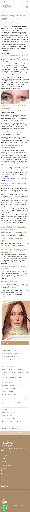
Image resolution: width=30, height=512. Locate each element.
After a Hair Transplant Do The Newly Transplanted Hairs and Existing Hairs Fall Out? (15, 398)
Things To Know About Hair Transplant (8, 412)
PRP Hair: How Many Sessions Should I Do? (9, 425)
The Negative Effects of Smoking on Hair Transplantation (11, 394)
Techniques (3, 483)
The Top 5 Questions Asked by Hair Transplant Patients (11, 385)
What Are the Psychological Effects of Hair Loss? (10, 363)
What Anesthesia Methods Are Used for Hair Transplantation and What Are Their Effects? (15, 373)
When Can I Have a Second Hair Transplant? (9, 418)
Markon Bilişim (22, 505)
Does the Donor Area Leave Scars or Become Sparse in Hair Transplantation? (12, 378)
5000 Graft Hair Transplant (7, 382)
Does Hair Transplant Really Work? (8, 366)
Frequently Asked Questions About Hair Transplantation (11, 402)
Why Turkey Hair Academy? (6, 465)
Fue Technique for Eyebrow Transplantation (9, 350)
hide (8, 53)
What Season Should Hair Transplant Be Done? (10, 347)
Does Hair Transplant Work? (7, 415)
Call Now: (15, 433)
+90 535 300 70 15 (7, 1)
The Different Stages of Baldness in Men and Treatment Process (13, 422)
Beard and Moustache (5, 480)
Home (2, 22)
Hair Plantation (3, 478)
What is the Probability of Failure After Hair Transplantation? (12, 369)
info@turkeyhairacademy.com (8, 453)
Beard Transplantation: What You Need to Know (10, 359)
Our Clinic (3, 470)
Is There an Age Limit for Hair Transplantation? (10, 388)
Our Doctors (3, 468)
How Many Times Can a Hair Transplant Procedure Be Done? (12, 406)
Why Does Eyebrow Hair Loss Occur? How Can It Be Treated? (12, 353)
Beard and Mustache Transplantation (8, 356)
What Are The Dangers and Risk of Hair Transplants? (11, 428)
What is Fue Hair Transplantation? (8, 391)
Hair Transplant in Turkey (6, 409)
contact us (11, 294)
